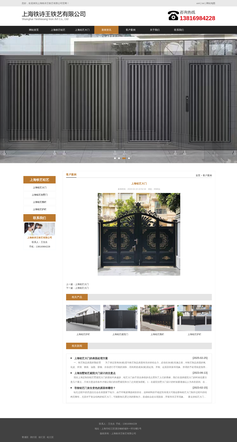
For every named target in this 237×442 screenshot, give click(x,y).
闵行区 (33, 437)
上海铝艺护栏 (39, 209)
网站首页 (34, 29)
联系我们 (179, 29)
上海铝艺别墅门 (40, 194)
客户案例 (130, 29)
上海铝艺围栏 (39, 202)
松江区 (50, 437)
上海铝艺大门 (82, 29)
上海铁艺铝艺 (58, 29)
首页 (198, 175)
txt (203, 3)
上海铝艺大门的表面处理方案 (91, 358)
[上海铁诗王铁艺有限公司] (54, 16)
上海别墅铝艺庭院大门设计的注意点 (95, 373)
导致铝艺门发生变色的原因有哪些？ (95, 388)
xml (198, 3)
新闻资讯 (106, 29)
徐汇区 (42, 437)
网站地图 (210, 3)
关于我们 (155, 29)
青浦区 (25, 437)
